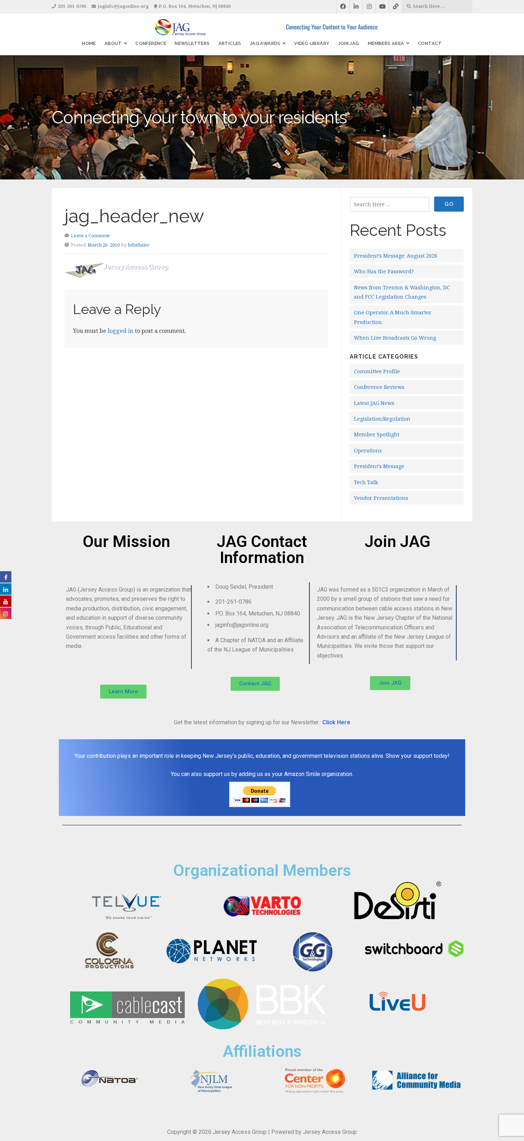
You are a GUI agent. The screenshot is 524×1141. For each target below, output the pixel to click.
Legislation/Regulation (382, 418)
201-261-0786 (72, 6)
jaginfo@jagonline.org (123, 6)
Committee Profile (377, 371)
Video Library (311, 43)
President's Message (379, 466)
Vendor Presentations (381, 498)
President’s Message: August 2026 (395, 255)
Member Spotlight (376, 434)
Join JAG (348, 43)
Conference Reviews (379, 387)
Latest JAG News (374, 403)
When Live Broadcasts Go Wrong (395, 337)
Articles (230, 43)
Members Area (386, 43)
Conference (150, 43)
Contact (430, 43)
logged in (120, 331)
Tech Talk (366, 482)
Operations (368, 450)
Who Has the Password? (384, 271)
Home (89, 43)
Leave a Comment (90, 235)
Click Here (336, 722)
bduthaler (138, 245)
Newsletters (192, 43)
